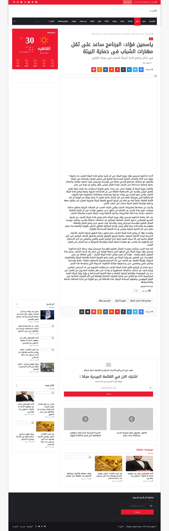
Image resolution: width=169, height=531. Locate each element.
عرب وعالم (83, 21)
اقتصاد (130, 21)
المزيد (52, 21)
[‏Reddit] (111, 69)
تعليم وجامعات (63, 21)
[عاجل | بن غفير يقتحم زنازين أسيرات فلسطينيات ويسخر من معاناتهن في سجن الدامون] (47, 329)
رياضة (122, 21)
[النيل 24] (153, 11)
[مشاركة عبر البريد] (87, 311)
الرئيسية (152, 21)
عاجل (144, 21)
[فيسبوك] (141, 69)
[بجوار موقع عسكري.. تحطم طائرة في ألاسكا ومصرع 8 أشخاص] (47, 367)
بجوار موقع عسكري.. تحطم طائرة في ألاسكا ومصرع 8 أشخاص (28, 366)
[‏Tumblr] (123, 69)
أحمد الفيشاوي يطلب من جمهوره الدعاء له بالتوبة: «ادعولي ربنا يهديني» (140, 476)
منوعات (73, 21)
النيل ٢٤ (120, 526)
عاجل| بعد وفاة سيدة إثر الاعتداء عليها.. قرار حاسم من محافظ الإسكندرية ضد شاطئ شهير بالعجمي (27, 315)
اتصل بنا (15, 526)
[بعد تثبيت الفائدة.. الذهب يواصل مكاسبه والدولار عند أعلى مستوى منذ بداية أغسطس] (108, 463)
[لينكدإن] (129, 69)
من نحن (22, 526)
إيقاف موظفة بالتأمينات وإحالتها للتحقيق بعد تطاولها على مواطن (78, 475)
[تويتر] (135, 69)
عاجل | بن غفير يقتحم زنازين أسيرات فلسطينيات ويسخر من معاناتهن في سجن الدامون (27, 328)
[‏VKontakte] (105, 69)
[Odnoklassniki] (99, 69)
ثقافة (92, 21)
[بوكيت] (93, 69)
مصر (137, 21)
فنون (99, 21)
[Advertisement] (108, 153)
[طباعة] (81, 311)
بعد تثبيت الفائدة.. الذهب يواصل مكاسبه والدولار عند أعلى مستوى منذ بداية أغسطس (109, 476)
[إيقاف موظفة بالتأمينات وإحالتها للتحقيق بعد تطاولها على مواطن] (77, 463)
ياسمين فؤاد (104, 301)
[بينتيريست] (117, 69)
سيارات (114, 21)
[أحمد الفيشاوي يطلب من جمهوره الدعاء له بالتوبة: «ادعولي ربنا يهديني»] (139, 463)
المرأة (107, 21)
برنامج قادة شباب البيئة (140, 301)
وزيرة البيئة (120, 301)
